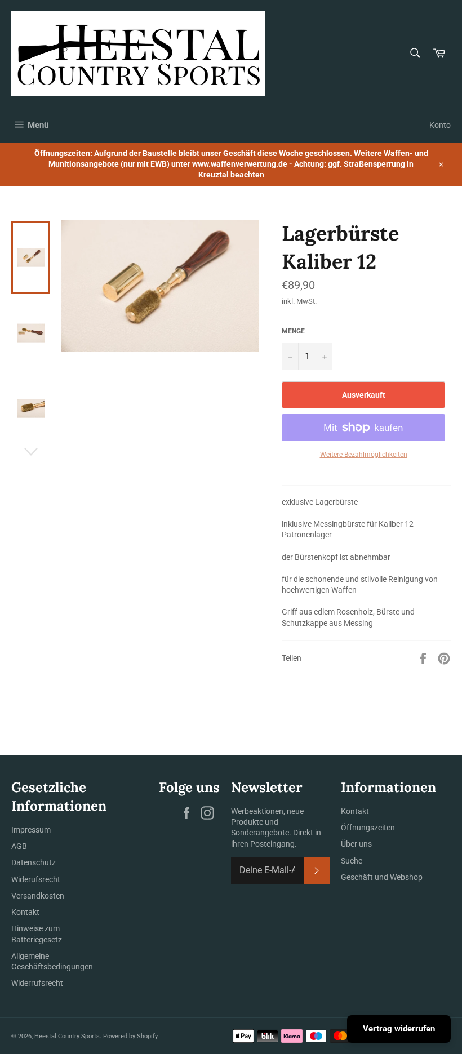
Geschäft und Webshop (382, 877)
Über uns (356, 843)
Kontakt (25, 912)
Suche (351, 860)
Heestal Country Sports (67, 1036)
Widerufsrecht (35, 879)
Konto (440, 125)
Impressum (31, 829)
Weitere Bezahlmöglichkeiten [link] (363, 455)
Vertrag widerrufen (399, 1029)
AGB (19, 846)
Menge (293, 331)
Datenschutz (33, 862)
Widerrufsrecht (37, 983)
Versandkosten (37, 895)
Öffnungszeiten (368, 827)
